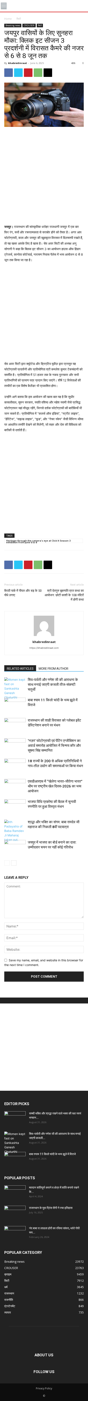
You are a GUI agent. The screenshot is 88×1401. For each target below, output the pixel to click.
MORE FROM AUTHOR (53, 668)
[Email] (48, 72)
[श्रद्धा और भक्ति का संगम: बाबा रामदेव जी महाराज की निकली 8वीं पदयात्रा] (15, 831)
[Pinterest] (28, 72)
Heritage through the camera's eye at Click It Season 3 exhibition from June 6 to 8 (38, 541)
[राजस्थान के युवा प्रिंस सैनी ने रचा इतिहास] (15, 1213)
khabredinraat (17, 63)
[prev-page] (7, 863)
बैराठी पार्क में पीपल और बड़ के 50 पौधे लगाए (23, 593)
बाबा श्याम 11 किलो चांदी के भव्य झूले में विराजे (52, 1154)
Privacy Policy (44, 1388)
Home (8, 19)
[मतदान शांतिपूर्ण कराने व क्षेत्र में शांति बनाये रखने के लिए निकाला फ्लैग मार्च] (15, 1192)
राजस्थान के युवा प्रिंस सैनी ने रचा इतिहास (50, 1208)
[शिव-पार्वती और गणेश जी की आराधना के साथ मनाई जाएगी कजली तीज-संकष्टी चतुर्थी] (15, 688)
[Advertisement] (44, 176)
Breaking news (13, 25)
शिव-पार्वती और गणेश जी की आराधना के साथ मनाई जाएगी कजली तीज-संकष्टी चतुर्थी (53, 684)
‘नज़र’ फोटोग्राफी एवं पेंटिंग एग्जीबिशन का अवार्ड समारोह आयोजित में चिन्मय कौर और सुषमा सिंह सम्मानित (54, 745)
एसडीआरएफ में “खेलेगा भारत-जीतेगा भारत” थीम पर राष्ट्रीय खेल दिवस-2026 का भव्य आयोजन (55, 786)
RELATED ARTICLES (20, 668)
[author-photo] (44, 636)
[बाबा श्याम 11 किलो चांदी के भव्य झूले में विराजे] (15, 705)
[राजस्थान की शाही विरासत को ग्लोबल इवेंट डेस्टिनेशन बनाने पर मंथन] (15, 725)
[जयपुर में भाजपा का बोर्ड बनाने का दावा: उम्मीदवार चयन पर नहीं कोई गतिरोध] (15, 847)
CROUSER (29, 25)
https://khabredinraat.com (44, 647)
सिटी (18, 19)
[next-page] (13, 863)
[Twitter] (18, 72)
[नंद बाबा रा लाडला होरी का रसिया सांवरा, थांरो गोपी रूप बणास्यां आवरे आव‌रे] (15, 1233)
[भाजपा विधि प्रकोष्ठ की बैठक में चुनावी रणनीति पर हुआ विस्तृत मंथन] (15, 806)
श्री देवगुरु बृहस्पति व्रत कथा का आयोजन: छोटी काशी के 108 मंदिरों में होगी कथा (64, 595)
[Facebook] (8, 72)
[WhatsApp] (38, 72)
